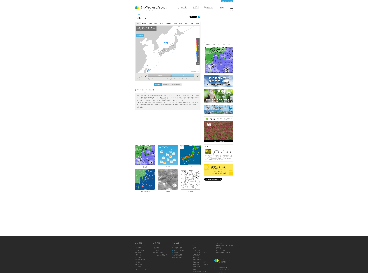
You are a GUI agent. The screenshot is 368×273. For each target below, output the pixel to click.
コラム (222, 8)
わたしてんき (195, 250)
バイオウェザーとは (178, 250)
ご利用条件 (218, 243)
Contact (227, 1)
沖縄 (197, 23)
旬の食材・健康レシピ (160, 252)
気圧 (229, 44)
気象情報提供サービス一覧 (222, 252)
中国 (180, 23)
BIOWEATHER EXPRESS (199, 252)
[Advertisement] (184, 127)
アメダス (190, 166)
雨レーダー (139, 255)
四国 (186, 23)
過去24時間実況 (175, 84)
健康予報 (196, 8)
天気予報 (138, 248)
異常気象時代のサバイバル (199, 264)
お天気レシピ (195, 248)
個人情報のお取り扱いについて (223, 245)
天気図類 (190, 191)
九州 (192, 23)
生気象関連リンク (177, 257)
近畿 (175, 23)
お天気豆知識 (195, 255)
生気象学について (209, 8)
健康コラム (195, 257)
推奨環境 (217, 248)
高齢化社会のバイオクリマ (199, 262)
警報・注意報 (139, 250)
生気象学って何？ (177, 248)
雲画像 (168, 191)
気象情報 (183, 8)
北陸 (155, 23)
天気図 (145, 166)
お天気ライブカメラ (141, 269)
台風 (214, 44)
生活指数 (156, 250)
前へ (145, 76)
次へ (197, 76)
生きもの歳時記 (196, 259)
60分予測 (157, 84)
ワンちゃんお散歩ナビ (160, 255)
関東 (161, 23)
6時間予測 (166, 84)
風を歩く (194, 269)
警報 (224, 44)
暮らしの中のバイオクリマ (199, 271)
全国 (137, 23)
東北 (150, 23)
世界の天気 (139, 264)
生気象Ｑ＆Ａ (176, 252)
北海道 (144, 23)
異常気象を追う (196, 267)
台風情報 (138, 252)
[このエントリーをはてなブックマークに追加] (199, 17)
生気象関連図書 (177, 255)
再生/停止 (139, 77)
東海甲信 (168, 23)
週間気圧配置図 (145, 191)
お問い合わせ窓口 (220, 250)
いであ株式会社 (220, 268)
